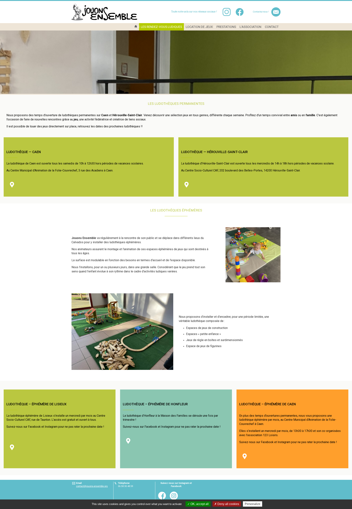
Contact (272, 27)
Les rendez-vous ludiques (161, 27)
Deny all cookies (228, 504)
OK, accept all (199, 504)
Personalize (252, 504)
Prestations (226, 27)
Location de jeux (199, 27)
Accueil (136, 26)
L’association (250, 27)
